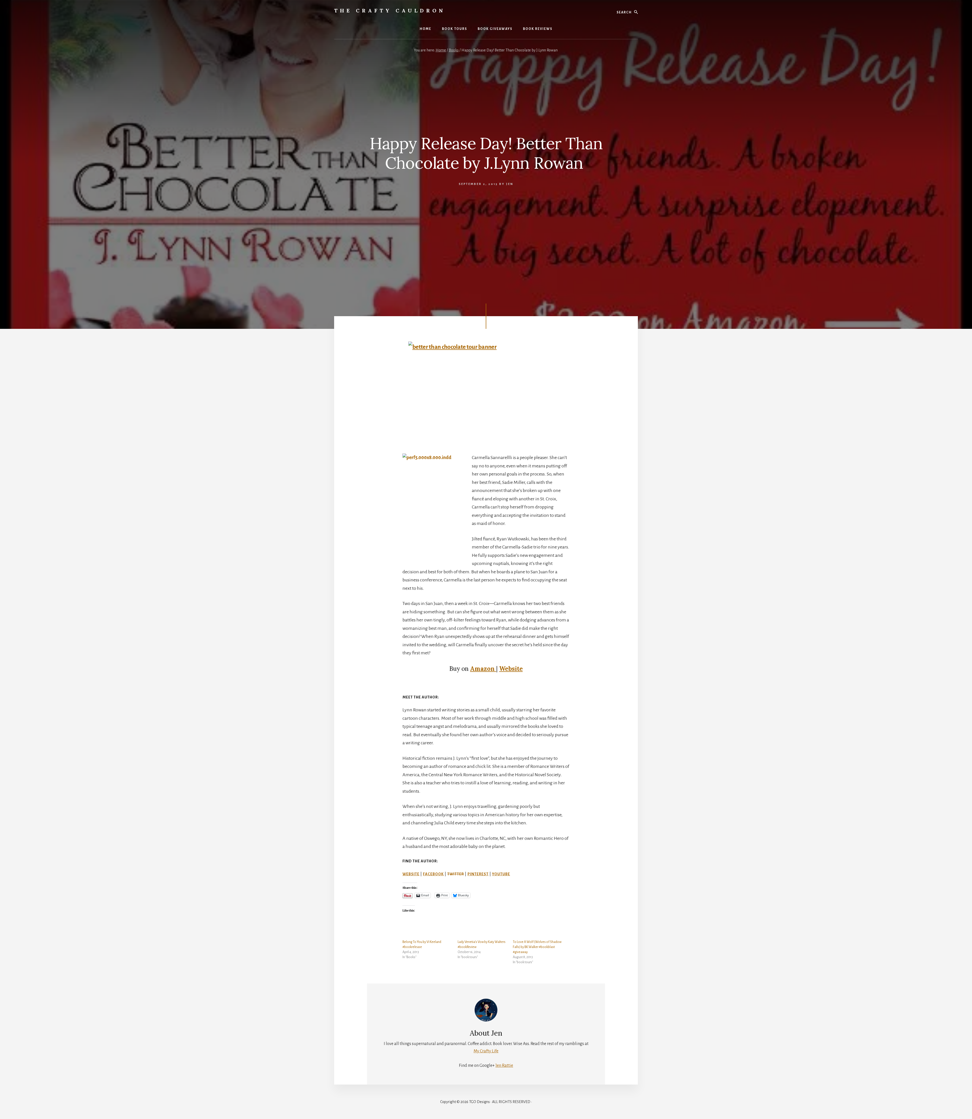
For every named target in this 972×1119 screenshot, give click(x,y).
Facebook (433, 874)
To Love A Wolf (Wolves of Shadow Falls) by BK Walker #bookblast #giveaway (537, 947)
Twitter (455, 874)
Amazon (483, 669)
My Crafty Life (486, 1051)
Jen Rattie (504, 1065)
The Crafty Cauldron (390, 10)
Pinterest (478, 874)
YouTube (501, 874)
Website (511, 669)
